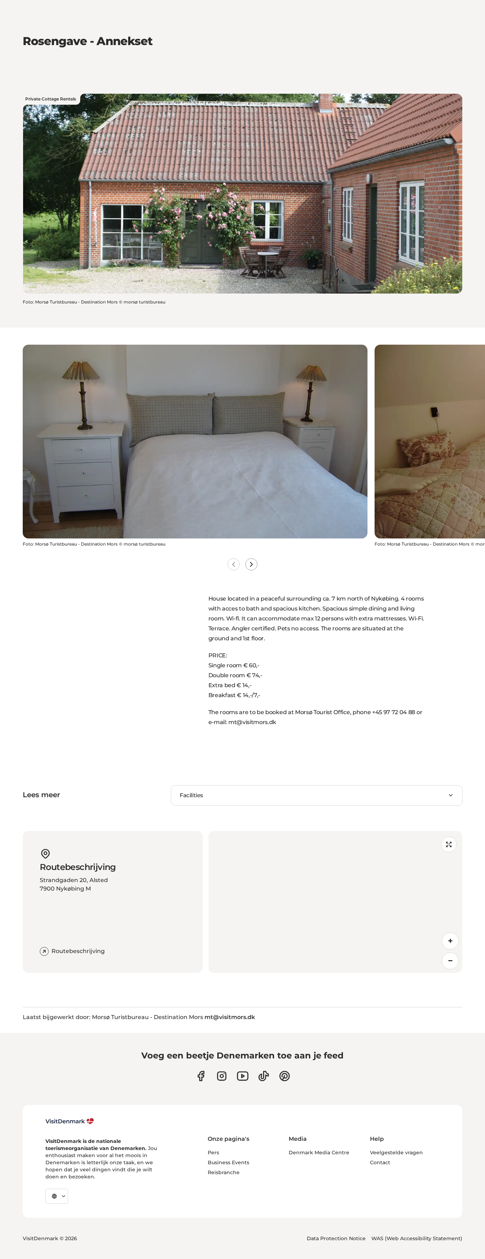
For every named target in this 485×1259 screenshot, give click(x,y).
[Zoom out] (450, 960)
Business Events (228, 1162)
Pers (213, 1152)
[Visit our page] (222, 1076)
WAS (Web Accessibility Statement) (416, 1238)
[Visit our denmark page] (201, 1076)
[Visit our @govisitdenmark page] (263, 1076)
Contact (380, 1162)
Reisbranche (224, 1172)
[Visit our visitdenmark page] (242, 1076)
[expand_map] (449, 844)
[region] (335, 902)
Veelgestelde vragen (396, 1152)
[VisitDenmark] (69, 1121)
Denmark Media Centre (319, 1152)
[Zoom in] (450, 940)
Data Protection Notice (336, 1238)
